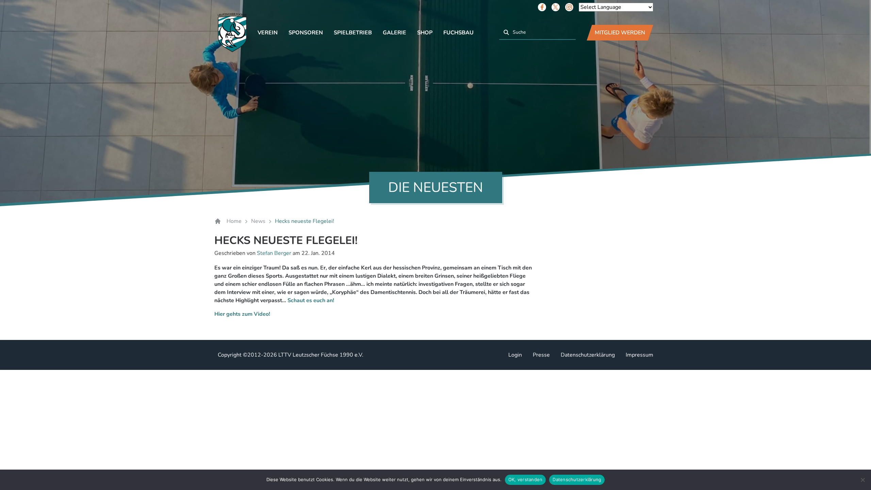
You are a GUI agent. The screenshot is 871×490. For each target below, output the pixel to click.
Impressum (639, 355)
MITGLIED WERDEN (620, 32)
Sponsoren (306, 32)
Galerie (394, 32)
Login (515, 355)
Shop (424, 32)
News (258, 221)
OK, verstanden (525, 479)
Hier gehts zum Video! (242, 314)
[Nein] (862, 479)
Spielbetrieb (353, 32)
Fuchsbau (458, 32)
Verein (268, 32)
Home (234, 221)
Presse (541, 355)
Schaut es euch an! (310, 300)
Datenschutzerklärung (588, 355)
